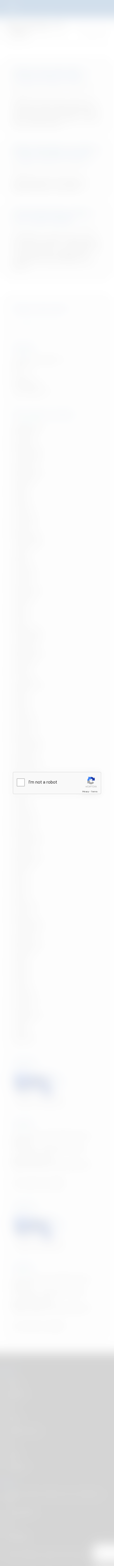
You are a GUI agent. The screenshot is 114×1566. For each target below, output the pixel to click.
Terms (94, 791)
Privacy (85, 791)
